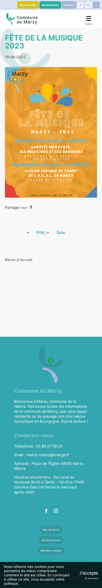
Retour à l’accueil (18, 259)
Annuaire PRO (28, 4)
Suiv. (61, 232)
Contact (69, 4)
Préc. (41, 232)
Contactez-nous (51, 540)
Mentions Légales (51, 550)
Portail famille (50, 4)
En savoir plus (91, 578)
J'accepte (88, 573)
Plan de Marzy (51, 529)
